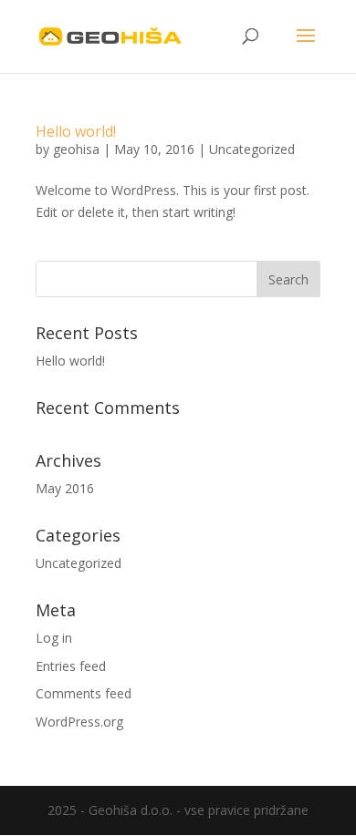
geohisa (76, 149)
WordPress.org (79, 721)
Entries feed (71, 666)
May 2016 (65, 488)
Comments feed (83, 693)
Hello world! (76, 131)
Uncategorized (252, 149)
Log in (54, 637)
